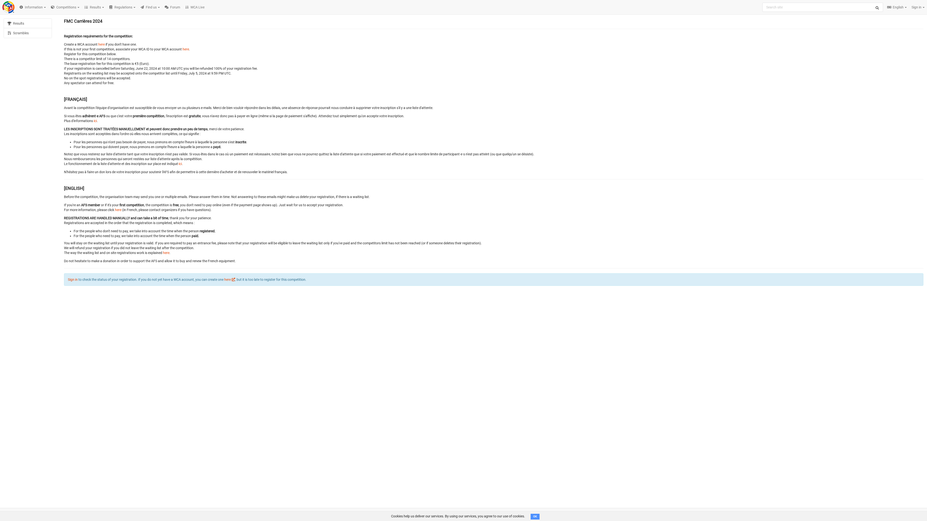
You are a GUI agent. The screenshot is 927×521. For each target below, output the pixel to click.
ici (95, 121)
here (101, 44)
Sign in (917, 7)
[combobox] (822, 7)
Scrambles (20, 33)
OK (535, 516)
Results (18, 23)
